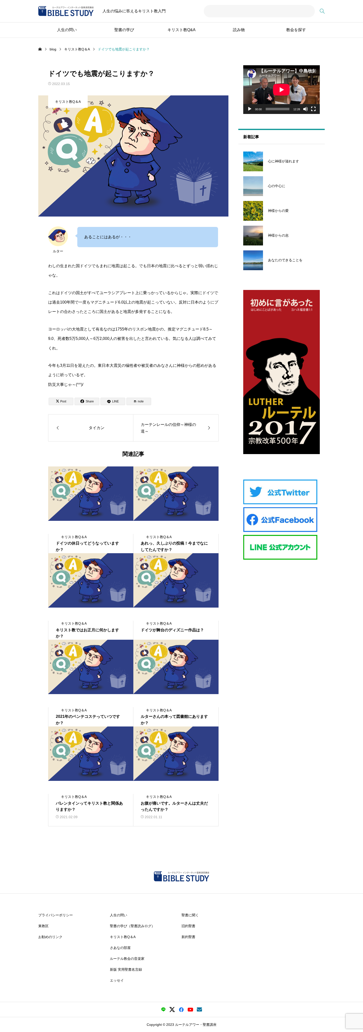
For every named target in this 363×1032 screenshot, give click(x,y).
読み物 (239, 30)
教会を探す (296, 30)
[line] (163, 1009)
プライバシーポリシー (55, 915)
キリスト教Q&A (181, 30)
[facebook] (181, 1009)
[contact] (199, 1009)
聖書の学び (124, 30)
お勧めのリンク (50, 937)
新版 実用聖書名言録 (126, 969)
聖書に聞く (190, 915)
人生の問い (67, 30)
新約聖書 (188, 937)
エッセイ (117, 980)
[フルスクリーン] (313, 109)
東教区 (43, 926)
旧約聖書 (188, 926)
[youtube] (190, 1009)
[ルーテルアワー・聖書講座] (66, 11)
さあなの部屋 (120, 948)
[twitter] (172, 1009)
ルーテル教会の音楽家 (127, 959)
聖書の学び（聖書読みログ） (132, 926)
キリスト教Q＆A (68, 102)
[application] (281, 89)
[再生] (249, 109)
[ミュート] (305, 109)
